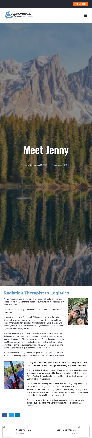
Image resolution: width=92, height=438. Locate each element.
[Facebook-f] (48, 4)
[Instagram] (54, 4)
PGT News (66, 165)
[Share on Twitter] (11, 415)
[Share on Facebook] (4, 415)
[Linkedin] (61, 4)
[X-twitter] (68, 4)
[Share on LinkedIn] (17, 415)
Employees (56, 165)
